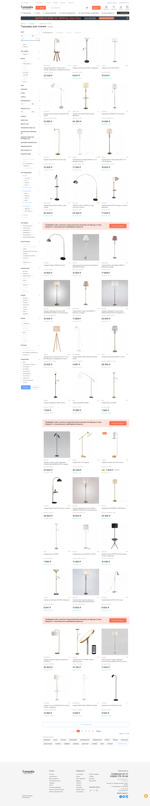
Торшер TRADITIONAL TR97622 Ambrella (85, 705)
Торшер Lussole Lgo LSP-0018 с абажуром (56, 600)
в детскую (85, 744)
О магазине (79, 774)
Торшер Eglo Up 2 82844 (109, 403)
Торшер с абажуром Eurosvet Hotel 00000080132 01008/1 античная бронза (56, 312)
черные (115, 740)
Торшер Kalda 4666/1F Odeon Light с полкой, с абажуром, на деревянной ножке (57, 69)
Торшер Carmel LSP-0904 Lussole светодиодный (83, 660)
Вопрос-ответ (80, 789)
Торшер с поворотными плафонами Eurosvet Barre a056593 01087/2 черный (56, 463)
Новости (78, 785)
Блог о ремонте (109, 13)
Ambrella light (76, 354)
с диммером (73, 740)
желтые (63, 740)
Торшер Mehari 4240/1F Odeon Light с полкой (55, 206)
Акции (38, 13)
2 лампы (58, 744)
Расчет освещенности (69, 13)
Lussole (75, 65)
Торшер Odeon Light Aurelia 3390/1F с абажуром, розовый (84, 312)
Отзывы (91, 776)
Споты (51, 785)
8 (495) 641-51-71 (124, 3)
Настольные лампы (54, 781)
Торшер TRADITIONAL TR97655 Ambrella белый (85, 357)
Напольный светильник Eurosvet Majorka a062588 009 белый (85, 266)
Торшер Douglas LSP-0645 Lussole (54, 403)
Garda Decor (47, 657)
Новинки (78, 783)
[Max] (126, 797)
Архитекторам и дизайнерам (90, 13)
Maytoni (75, 157)
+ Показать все (122, 744)
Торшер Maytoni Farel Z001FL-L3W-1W (84, 554)
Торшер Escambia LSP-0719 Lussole (112, 462)
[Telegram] (123, 797)
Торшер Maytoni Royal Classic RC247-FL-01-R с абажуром (114, 160)
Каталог (42, 8)
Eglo (74, 400)
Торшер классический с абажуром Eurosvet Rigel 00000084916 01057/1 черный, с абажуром (84, 601)
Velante (75, 460)
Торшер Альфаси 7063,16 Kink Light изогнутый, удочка (83, 206)
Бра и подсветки (54, 778)
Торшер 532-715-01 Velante (81, 462)
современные (97, 740)
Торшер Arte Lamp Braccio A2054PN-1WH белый (56, 114)
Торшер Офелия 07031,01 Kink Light (112, 600)
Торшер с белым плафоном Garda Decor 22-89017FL (56, 660)
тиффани (67, 744)
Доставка (79, 787)
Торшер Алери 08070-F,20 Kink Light (55, 160)
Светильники (53, 776)
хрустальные (48, 744)
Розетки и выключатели (56, 791)
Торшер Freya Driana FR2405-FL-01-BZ (113, 357)
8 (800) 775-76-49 (119, 776)
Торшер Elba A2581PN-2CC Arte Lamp (113, 114)
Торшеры (51, 783)
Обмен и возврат (94, 774)
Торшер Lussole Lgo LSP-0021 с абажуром (85, 68)
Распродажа (27, 13)
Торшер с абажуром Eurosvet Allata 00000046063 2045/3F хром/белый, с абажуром (113, 312)
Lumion (103, 65)
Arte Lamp (46, 111)
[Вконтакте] (120, 797)
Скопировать (124, 781)
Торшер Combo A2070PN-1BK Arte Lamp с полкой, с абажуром (114, 555)
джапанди (47, 740)
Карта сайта (92, 781)
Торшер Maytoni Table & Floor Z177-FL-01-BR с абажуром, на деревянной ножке (56, 357)
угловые (94, 744)
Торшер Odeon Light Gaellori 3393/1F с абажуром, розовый (113, 266)
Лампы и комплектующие (56, 789)
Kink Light (46, 157)
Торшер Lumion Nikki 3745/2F (110, 68)
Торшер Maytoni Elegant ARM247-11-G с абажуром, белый (85, 160)
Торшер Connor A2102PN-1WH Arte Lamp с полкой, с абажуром (56, 706)
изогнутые (124, 740)
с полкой (110, 744)
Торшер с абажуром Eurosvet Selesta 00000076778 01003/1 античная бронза (85, 509)
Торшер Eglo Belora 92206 (81, 403)
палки (55, 740)
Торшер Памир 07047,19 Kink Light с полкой (57, 508)
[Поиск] (49, 7)
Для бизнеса (124, 13)
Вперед (98, 731)
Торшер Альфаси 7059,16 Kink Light (54, 265)
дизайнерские (84, 740)
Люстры (51, 774)
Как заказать (80, 791)
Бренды (78, 781)
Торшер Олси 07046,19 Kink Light (112, 705)
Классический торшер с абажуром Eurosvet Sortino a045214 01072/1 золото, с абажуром (115, 660)
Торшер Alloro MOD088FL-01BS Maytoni (114, 508)
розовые (76, 744)
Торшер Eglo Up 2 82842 (51, 554)
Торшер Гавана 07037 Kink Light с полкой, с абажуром (115, 206)
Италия (107, 740)
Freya (103, 354)
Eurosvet (75, 262)
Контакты (91, 778)
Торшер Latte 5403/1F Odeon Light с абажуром (83, 114)
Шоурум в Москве (50, 13)
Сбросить (36, 387)
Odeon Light (47, 65)
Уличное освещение (55, 787)
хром (102, 744)
